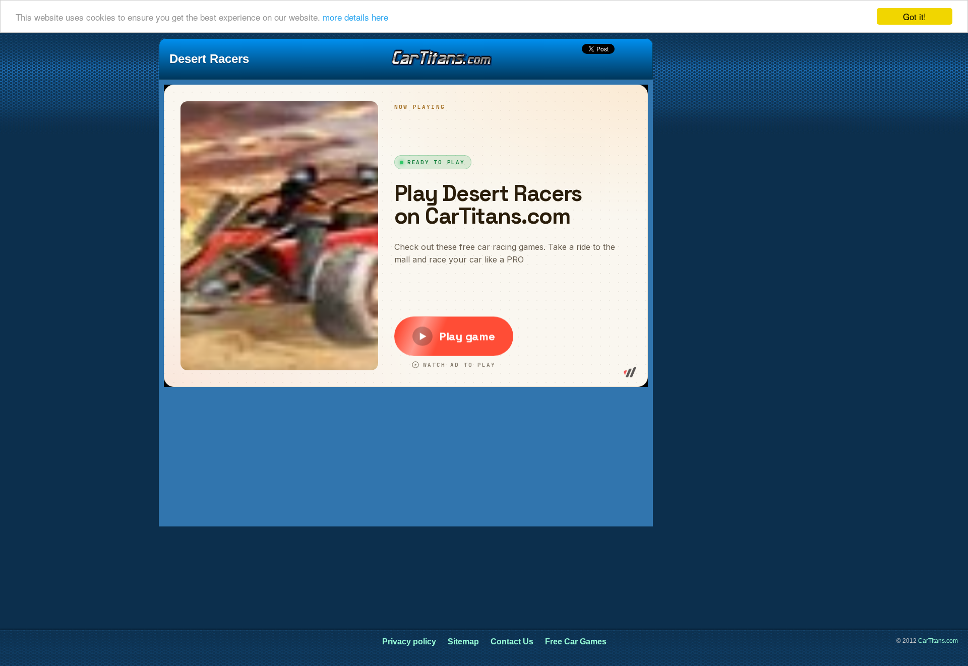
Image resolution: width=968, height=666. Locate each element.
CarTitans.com (938, 640)
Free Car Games (576, 641)
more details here (355, 17)
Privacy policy (409, 641)
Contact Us (512, 641)
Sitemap (463, 641)
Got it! (914, 16)
